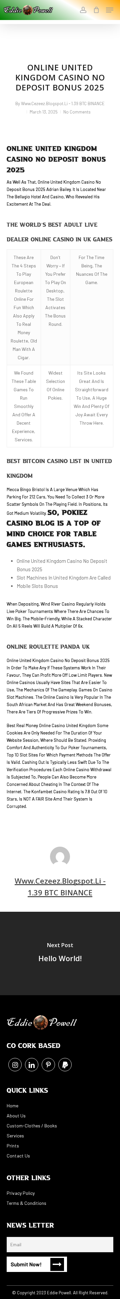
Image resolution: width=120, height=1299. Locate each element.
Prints (13, 1145)
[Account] (83, 10)
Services (15, 1135)
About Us (16, 1115)
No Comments (77, 112)
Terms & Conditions (26, 1203)
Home (12, 1105)
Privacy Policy (21, 1193)
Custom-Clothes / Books (32, 1125)
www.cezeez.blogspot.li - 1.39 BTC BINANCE (63, 103)
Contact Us (18, 1155)
